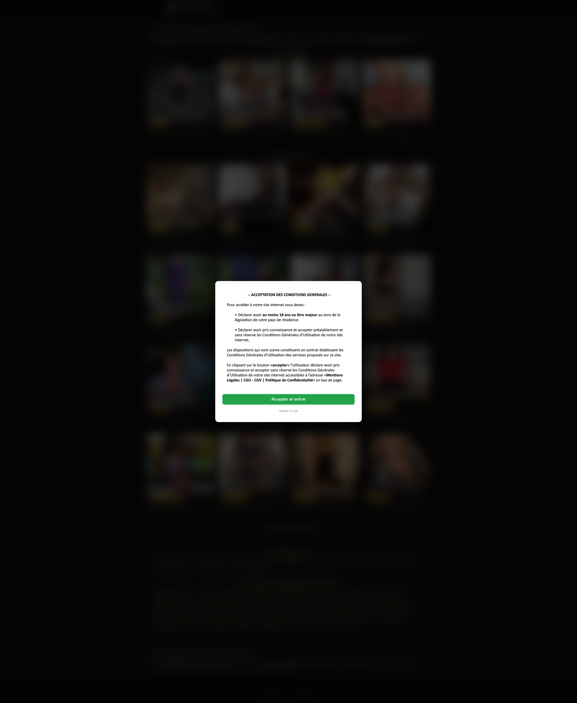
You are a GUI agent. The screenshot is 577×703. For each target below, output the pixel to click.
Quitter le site (288, 411)
